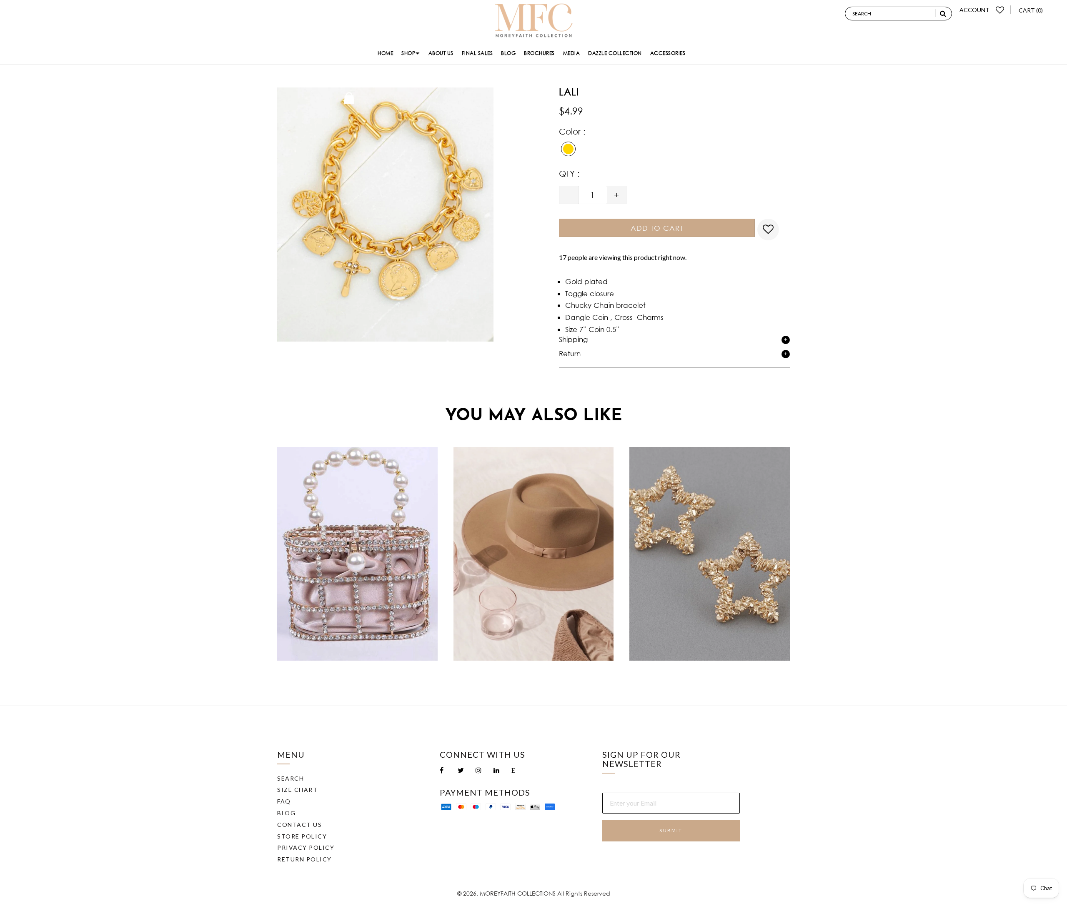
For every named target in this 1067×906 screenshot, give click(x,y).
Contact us (299, 824)
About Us (440, 53)
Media (571, 53)
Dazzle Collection (615, 53)
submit (670, 830)
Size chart (297, 789)
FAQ (284, 801)
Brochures (539, 53)
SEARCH (290, 778)
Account (974, 9)
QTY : (569, 173)
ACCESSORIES (668, 53)
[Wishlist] (1000, 9)
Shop (408, 53)
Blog (508, 53)
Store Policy (302, 836)
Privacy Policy (305, 847)
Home (385, 53)
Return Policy (304, 859)
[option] (357, 554)
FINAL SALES (477, 53)
